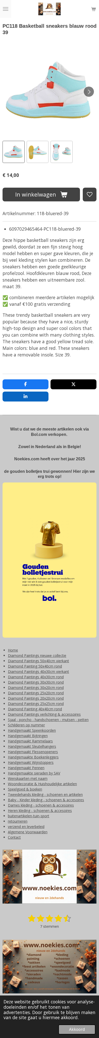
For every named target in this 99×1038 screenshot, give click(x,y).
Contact (14, 837)
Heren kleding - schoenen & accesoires (40, 810)
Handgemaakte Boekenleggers (33, 757)
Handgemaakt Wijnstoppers (31, 762)
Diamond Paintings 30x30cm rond (36, 682)
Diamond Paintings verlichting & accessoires (44, 714)
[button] (14, 152)
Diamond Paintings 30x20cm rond (36, 687)
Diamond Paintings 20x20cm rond (36, 698)
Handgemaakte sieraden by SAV (34, 773)
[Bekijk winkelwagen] (93, 9)
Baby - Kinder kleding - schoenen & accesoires (46, 799)
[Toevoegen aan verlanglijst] (89, 194)
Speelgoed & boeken (25, 789)
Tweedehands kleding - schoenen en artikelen (45, 794)
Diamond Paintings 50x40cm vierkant (38, 660)
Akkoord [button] (77, 1029)
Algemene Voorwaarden (27, 831)
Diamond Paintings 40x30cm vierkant (38, 671)
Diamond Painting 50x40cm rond (35, 666)
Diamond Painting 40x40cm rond (35, 709)
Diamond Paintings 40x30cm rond (36, 676)
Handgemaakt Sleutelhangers (32, 746)
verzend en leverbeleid (26, 826)
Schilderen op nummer (26, 725)
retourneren (17, 821)
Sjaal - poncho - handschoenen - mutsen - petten (48, 719)
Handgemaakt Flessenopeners (33, 751)
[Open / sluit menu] (5, 9)
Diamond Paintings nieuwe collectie (37, 655)
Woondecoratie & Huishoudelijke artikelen (42, 783)
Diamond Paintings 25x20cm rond (36, 692)
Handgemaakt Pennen (26, 767)
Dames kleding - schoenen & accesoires (41, 805)
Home (13, 650)
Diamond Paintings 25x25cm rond (36, 703)
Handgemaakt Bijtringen (28, 735)
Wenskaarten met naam (27, 778)
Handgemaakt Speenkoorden (32, 730)
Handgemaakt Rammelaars (30, 741)
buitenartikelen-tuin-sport (28, 815)
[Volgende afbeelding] (89, 92)
